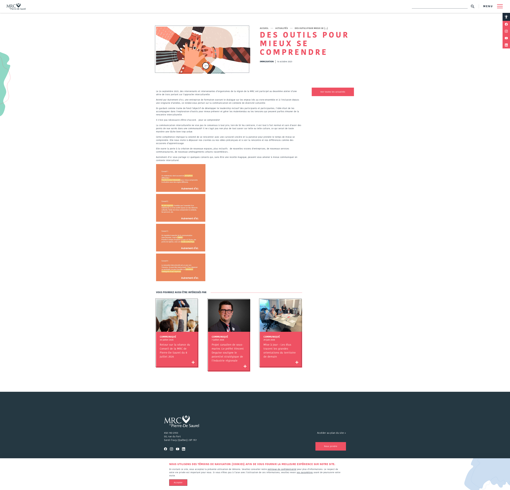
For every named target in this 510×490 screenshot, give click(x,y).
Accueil (264, 28)
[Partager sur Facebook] (506, 24)
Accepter (178, 483)
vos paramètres (305, 472)
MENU (488, 6)
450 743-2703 (171, 433)
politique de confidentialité (282, 469)
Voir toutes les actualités (332, 92)
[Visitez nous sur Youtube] (179, 448)
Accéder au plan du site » (331, 433)
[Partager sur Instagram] (506, 31)
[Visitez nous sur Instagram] (173, 448)
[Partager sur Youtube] (506, 38)
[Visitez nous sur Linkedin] (184, 448)
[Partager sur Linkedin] (506, 45)
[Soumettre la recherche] (472, 6)
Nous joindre (330, 446)
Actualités (281, 28)
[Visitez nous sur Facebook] (167, 448)
